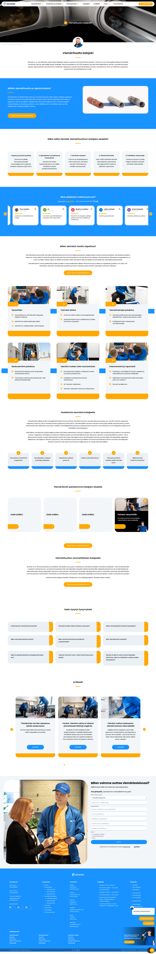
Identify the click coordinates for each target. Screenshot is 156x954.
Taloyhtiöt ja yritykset (51, 896)
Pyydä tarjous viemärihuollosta (22, 116)
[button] (150, 214)
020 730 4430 (13, 891)
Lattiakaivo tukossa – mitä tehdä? (109, 892)
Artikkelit (97, 4)
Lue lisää (35, 747)
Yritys (106, 4)
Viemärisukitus (51, 891)
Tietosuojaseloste (50, 912)
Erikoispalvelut (72, 4)
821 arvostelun (80, 201)
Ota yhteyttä (118, 4)
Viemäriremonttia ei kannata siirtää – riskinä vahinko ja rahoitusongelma (107, 899)
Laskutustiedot (13, 904)
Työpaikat (86, 4)
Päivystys (135, 885)
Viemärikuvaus (51, 889)
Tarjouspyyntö (136, 887)
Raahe (102, 577)
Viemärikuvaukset (52, 898)
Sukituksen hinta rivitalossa (107, 885)
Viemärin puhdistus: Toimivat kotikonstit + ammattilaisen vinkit (108, 904)
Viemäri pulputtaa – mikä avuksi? (109, 895)
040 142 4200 (146, 4)
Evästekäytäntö (136, 904)
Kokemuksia (48, 907)
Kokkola (107, 577)
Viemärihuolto (51, 894)
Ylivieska (96, 577)
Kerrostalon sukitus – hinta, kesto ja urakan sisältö (108, 888)
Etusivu (4, 44)
